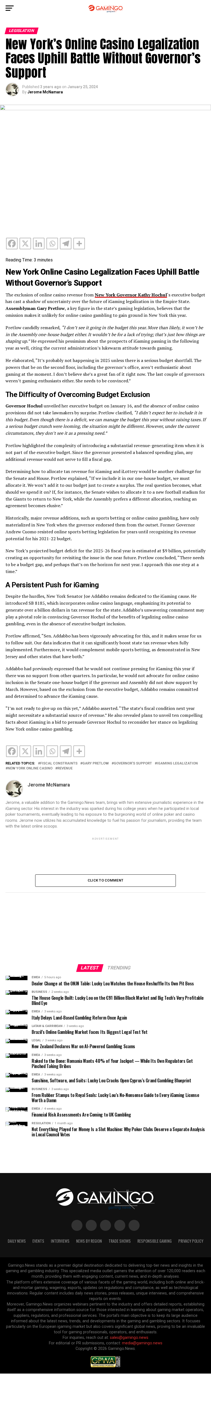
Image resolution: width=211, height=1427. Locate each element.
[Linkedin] (39, 243)
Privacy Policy (190, 1241)
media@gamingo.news (142, 1343)
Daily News (17, 1241)
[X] (25, 243)
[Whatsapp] (52, 243)
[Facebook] (12, 243)
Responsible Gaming (154, 1241)
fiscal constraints (58, 763)
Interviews (60, 1241)
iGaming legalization (177, 763)
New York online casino (30, 768)
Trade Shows (120, 1241)
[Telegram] (65, 243)
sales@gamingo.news (129, 1337)
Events (38, 1241)
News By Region (89, 1241)
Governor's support (133, 763)
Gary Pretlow (95, 763)
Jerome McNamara (45, 92)
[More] (79, 243)
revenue (65, 768)
